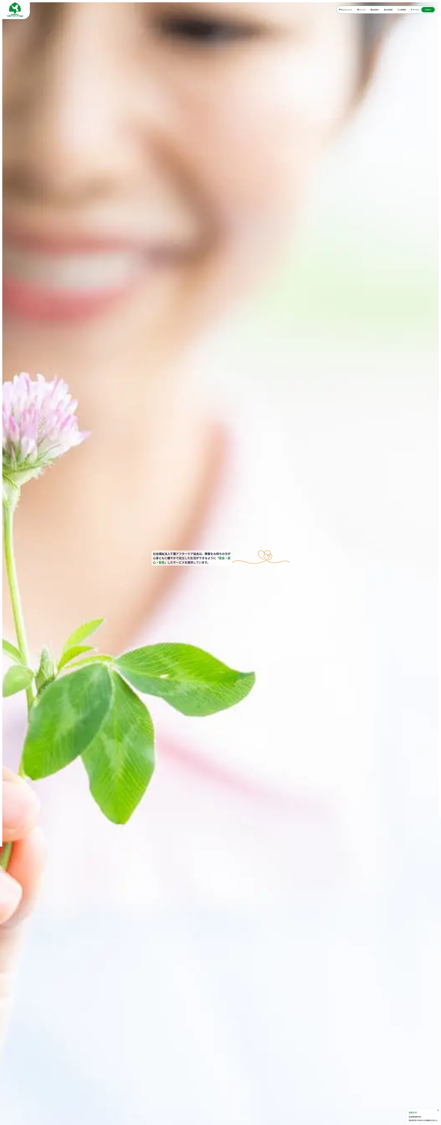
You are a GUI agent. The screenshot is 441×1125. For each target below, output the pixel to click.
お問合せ (428, 10)
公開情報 (402, 10)
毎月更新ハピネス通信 (18, 1103)
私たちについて (346, 10)
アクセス (416, 10)
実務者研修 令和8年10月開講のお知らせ (423, 1120)
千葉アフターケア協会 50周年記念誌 (29, 1116)
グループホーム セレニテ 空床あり (26, 1090)
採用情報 (389, 10)
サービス (362, 10)
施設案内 (376, 10)
